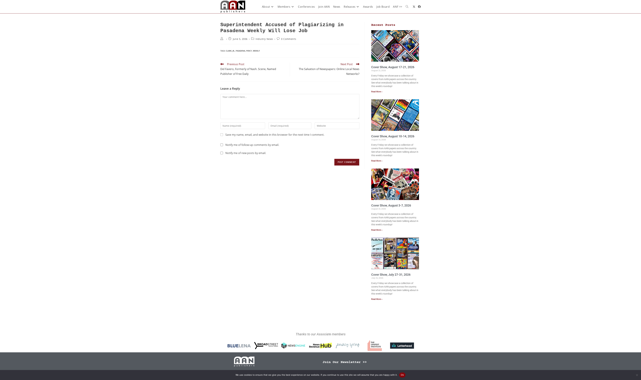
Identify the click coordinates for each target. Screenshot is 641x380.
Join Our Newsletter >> (345, 362)
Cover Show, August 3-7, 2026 (391, 205)
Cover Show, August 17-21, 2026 (392, 67)
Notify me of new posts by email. (245, 153)
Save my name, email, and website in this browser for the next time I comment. (274, 134)
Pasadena (240, 51)
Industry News (264, 38)
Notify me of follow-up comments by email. (252, 145)
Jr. (234, 51)
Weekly (256, 51)
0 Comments (288, 38)
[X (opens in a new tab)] (414, 6)
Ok (402, 375)
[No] (636, 375)
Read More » (376, 91)
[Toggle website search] (407, 6)
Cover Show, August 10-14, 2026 (392, 136)
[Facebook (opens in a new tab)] (419, 6)
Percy (249, 51)
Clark (229, 51)
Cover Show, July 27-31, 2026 (390, 274)
